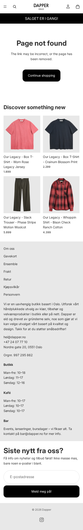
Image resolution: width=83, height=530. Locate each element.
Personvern (12, 295)
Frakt (7, 271)
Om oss (9, 248)
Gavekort (10, 256)
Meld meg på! (41, 491)
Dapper (46, 509)
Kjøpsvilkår (11, 287)
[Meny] (5, 7)
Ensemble (10, 264)
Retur (7, 279)
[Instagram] (41, 519)
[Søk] (14, 7)
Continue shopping (41, 75)
